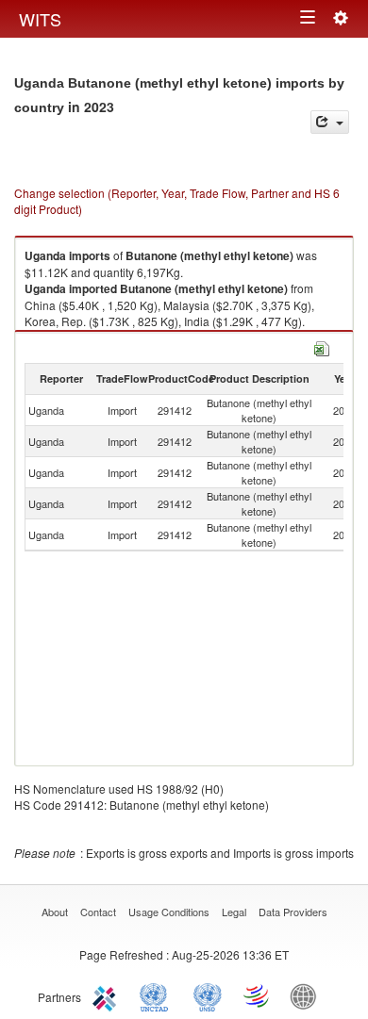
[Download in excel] (321, 346)
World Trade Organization (257, 995)
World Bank (307, 995)
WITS (40, 19)
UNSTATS (207, 995)
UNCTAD (157, 995)
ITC (107, 995)
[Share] (329, 122)
